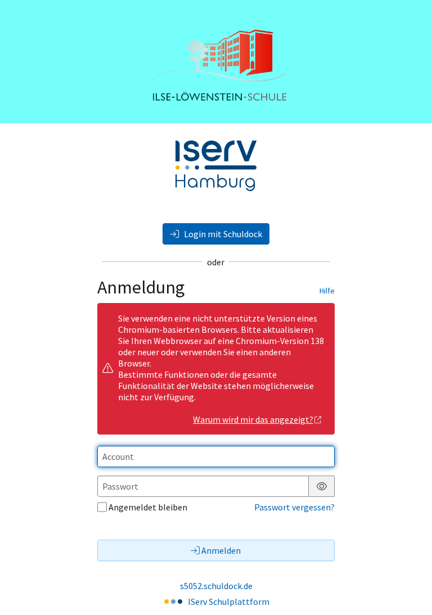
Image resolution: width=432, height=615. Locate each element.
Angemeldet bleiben (148, 507)
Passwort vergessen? (294, 507)
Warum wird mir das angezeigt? (253, 419)
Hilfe (327, 291)
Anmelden (221, 550)
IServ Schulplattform (228, 601)
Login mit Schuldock (222, 233)
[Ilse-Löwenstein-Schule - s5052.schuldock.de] (216, 61)
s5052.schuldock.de (216, 585)
